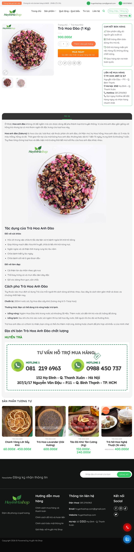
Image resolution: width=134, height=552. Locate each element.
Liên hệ (96, 11)
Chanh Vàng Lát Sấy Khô (17, 443)
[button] (104, 11)
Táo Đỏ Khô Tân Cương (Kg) (83, 443)
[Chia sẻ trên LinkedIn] (79, 63)
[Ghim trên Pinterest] (74, 63)
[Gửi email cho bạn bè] (69, 63)
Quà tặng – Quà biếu (69, 11)
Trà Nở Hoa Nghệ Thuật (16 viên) (116, 443)
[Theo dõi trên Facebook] (116, 508)
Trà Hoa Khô (77, 24)
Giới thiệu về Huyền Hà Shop (49, 529)
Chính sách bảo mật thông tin (49, 523)
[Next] (49, 49)
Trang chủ (36, 11)
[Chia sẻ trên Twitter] (65, 63)
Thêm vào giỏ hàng (83, 44)
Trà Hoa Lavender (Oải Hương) (50, 443)
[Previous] (6, 49)
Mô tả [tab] (67, 116)
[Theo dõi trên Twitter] (116, 514)
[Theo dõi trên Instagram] (121, 508)
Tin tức (86, 11)
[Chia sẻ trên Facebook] (60, 63)
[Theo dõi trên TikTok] (125, 508)
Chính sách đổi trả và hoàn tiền (50, 517)
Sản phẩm (49, 11)
